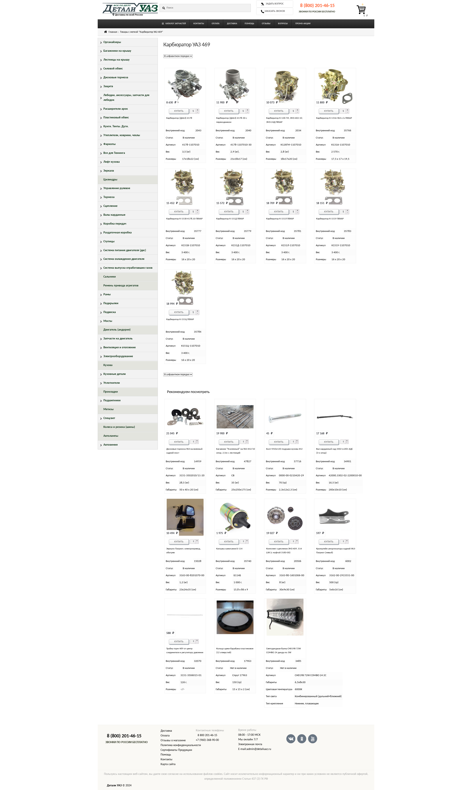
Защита (108, 86)
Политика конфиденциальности (181, 745)
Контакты (166, 759)
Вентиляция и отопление (119, 347)
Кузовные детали (114, 374)
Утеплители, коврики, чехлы (121, 135)
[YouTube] (312, 738)
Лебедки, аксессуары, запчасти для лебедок (126, 98)
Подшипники (112, 400)
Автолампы (110, 436)
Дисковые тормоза (115, 77)
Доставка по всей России (129, 14)
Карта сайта (168, 764)
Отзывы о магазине (173, 740)
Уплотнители (111, 383)
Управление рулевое (116, 188)
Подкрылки (110, 303)
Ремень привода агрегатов (120, 285)
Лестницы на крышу (116, 59)
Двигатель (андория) (117, 329)
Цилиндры (110, 179)
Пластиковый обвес (116, 117)
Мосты (107, 321)
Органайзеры (112, 42)
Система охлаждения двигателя (123, 259)
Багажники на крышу (117, 50)
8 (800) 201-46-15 (317, 5)
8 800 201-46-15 (207, 735)
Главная (113, 32)
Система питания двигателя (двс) (124, 250)
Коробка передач (114, 223)
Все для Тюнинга (114, 153)
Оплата (165, 735)
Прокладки (110, 391)
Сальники (109, 276)
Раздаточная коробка (117, 232)
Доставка (166, 730)
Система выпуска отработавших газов (127, 267)
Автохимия (110, 444)
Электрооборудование (118, 356)
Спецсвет (109, 418)
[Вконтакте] (290, 738)
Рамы (107, 294)
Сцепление (110, 206)
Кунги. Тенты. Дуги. (116, 126)
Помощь (166, 754)
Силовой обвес (113, 68)
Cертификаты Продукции (176, 750)
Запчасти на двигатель (118, 338)
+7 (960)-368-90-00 (207, 740)
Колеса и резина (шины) (119, 427)
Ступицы (108, 241)
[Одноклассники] (301, 738)
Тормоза (108, 197)
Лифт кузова (111, 161)
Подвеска (109, 312)
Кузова (107, 365)
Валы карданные (114, 214)
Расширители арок (115, 108)
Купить (178, 111)
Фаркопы (109, 144)
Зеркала (108, 170)
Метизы (108, 409)
